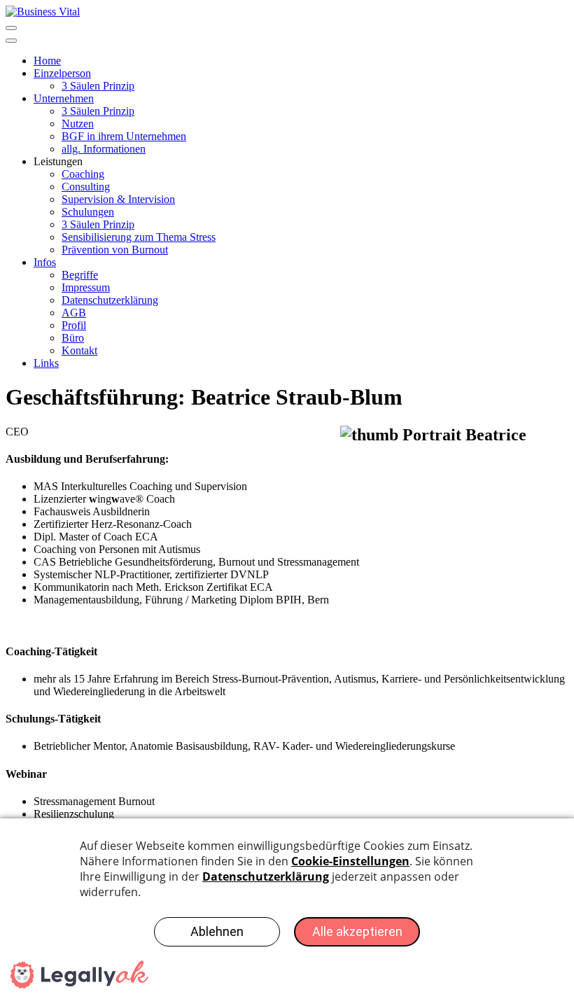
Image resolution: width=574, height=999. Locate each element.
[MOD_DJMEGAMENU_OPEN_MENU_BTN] (11, 28)
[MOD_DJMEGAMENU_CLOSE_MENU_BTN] (11, 41)
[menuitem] (47, 61)
